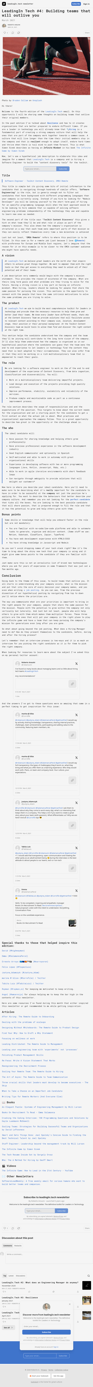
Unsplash (37, 100)
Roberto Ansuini (14, 25)
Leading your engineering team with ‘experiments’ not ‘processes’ (40, 1049)
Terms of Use (58, 1338)
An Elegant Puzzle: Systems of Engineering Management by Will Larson (41, 1107)
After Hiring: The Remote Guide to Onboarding (28, 1016)
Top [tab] (4, 1276)
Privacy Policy (65, 1340)
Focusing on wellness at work (18, 1038)
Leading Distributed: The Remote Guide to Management (32, 1044)
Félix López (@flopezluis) (16, 967)
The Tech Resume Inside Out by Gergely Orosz (27, 1154)
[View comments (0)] (12, 32)
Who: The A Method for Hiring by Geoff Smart (27, 1160)
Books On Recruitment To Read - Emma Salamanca (28, 1112)
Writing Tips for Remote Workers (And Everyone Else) (32, 1096)
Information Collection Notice (45, 1340)
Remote (80, 240)
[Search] (88, 1275)
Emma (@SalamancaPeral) (15, 956)
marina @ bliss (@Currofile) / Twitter (24, 978)
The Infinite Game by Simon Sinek (21, 1149)
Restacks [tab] (17, 1246)
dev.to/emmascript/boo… (52, 905)
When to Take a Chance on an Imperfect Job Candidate (32, 1091)
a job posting (31, 590)
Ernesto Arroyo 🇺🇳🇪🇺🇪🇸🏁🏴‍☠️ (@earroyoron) (25, 961)
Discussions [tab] (20, 1276)
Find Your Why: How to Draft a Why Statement (27, 1033)
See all (7, 1327)
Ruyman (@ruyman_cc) (13, 989)
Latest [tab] (11, 1276)
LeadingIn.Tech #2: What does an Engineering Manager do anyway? (40, 1282)
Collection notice (61, 1370)
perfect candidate (80, 499)
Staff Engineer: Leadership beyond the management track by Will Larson (43, 1143)
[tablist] (12, 1245)
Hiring (72, 129)
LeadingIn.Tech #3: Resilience (20, 1297)
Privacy (44, 1370)
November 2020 (9, 1285)
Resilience (52, 123)
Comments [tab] (7, 1246)
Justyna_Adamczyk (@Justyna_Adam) (20, 972)
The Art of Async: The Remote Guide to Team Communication (35, 1077)
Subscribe (76, 4)
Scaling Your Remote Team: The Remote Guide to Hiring (32, 1071)
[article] (46, 1287)
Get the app (58, 1376)
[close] (70, 1304)
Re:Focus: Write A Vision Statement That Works (28, 1060)
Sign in (86, 4)
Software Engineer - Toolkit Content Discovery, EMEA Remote (36, 181)
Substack (34, 1382)
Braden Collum (20, 100)
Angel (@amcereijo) (12, 994)
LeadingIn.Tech (54, 111)
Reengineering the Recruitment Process (24, 1066)
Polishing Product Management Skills (22, 1055)
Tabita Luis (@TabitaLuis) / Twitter (23, 983)
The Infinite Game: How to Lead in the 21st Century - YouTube (37, 1170)
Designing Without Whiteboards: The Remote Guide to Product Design (40, 1027)
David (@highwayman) (13, 950)
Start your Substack (40, 1376)
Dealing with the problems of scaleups (24, 1022)
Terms (50, 1370)
